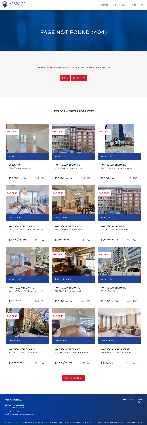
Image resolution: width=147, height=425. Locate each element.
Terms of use (101, 422)
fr (142, 5)
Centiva (139, 422)
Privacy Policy (90, 422)
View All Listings (73, 378)
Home (65, 78)
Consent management (115, 422)
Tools (122, 5)
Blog (114, 5)
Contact (132, 5)
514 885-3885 (13, 412)
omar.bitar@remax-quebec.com (21, 414)
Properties (103, 5)
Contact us (79, 78)
